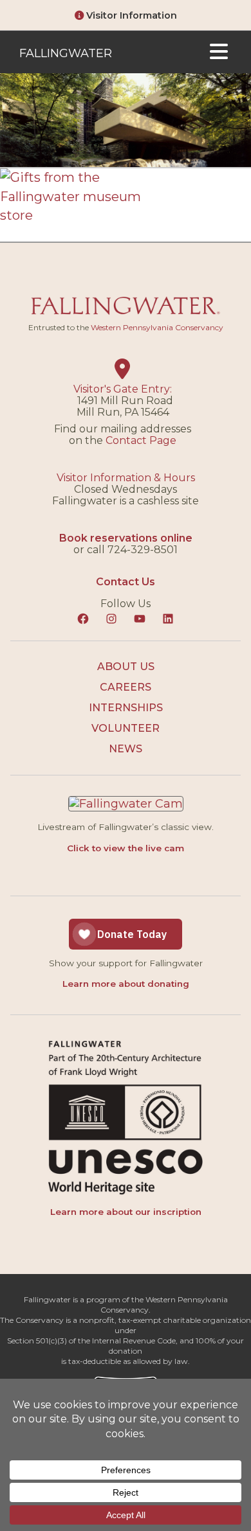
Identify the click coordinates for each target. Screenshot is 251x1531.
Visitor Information (130, 15)
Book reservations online (125, 538)
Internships (126, 708)
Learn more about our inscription (125, 1212)
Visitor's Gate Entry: (122, 389)
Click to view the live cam (125, 848)
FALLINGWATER (65, 53)
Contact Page (141, 440)
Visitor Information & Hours (126, 478)
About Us (125, 666)
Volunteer (125, 728)
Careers (125, 687)
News (125, 749)
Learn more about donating (125, 983)
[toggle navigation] (219, 52)
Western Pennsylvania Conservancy (157, 327)
